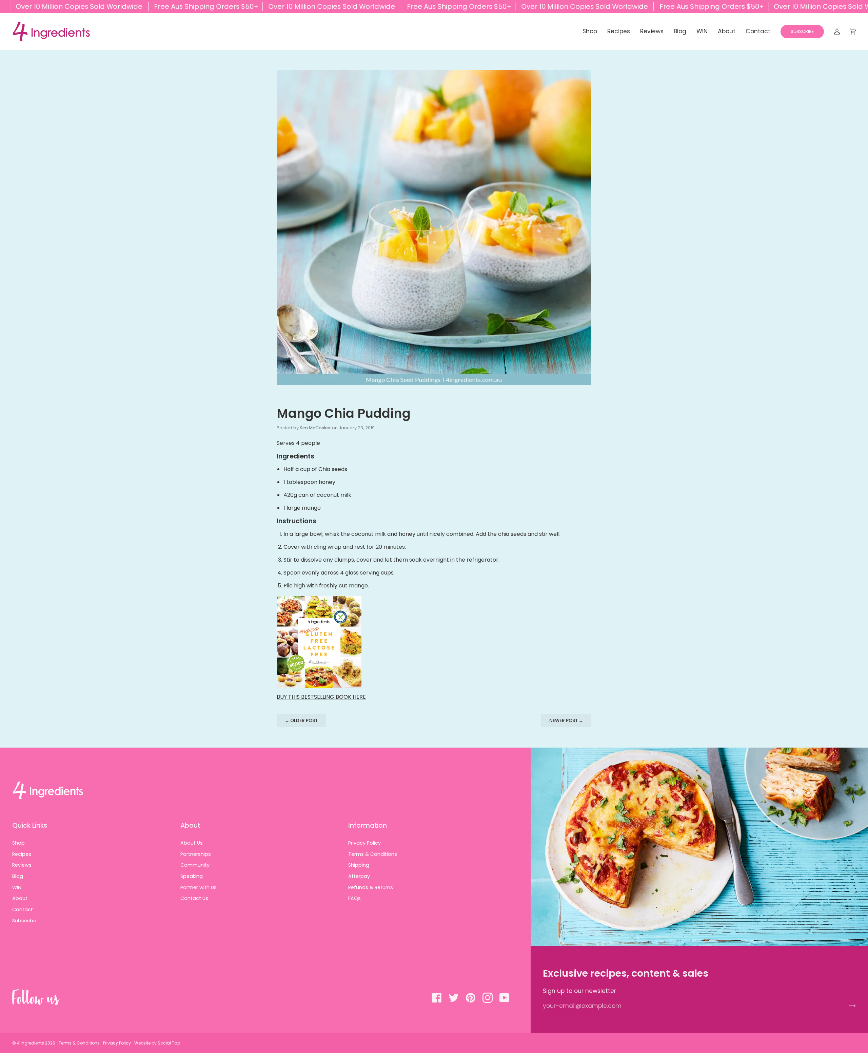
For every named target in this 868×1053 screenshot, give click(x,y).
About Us (191, 843)
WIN (16, 887)
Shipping (358, 865)
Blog (17, 876)
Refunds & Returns (370, 887)
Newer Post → (566, 720)
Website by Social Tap (157, 1043)
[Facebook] (437, 998)
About (19, 898)
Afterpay (359, 876)
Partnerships (195, 854)
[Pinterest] (471, 998)
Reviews (22, 865)
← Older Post (301, 720)
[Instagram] (487, 998)
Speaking (191, 876)
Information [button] (367, 825)
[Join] (847, 1005)
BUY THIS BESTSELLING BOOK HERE (321, 697)
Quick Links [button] (29, 825)
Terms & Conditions (372, 854)
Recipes (21, 854)
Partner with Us (198, 887)
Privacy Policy (364, 843)
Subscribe (24, 920)
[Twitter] (454, 998)
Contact (22, 909)
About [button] (190, 825)
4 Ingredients (30, 1043)
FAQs (354, 898)
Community (195, 865)
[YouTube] (504, 998)
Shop (18, 843)
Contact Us (194, 898)
